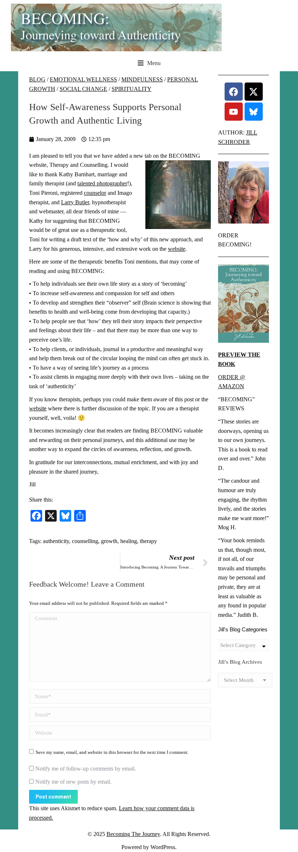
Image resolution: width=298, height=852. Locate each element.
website (176, 249)
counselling (85, 541)
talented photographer (102, 183)
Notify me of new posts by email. (73, 782)
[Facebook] (234, 92)
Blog (37, 79)
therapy (148, 541)
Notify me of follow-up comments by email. (85, 768)
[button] (149, 63)
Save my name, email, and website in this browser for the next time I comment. (112, 752)
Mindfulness (142, 79)
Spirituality (132, 89)
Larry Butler (75, 202)
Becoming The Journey (133, 834)
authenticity (56, 541)
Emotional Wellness (83, 79)
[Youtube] (234, 112)
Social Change (83, 89)
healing (128, 541)
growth (109, 541)
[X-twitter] (254, 92)
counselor (95, 193)
